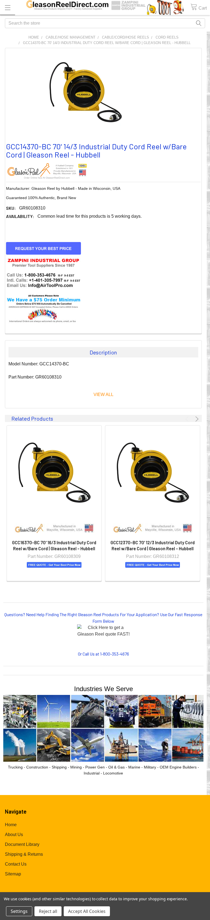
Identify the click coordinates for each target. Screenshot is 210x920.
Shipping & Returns (24, 854)
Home (11, 824)
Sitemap (13, 874)
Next (196, 419)
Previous (188, 419)
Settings (19, 911)
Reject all (48, 911)
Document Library (22, 844)
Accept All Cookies (87, 911)
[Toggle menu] (7, 7)
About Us (14, 834)
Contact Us (16, 864)
